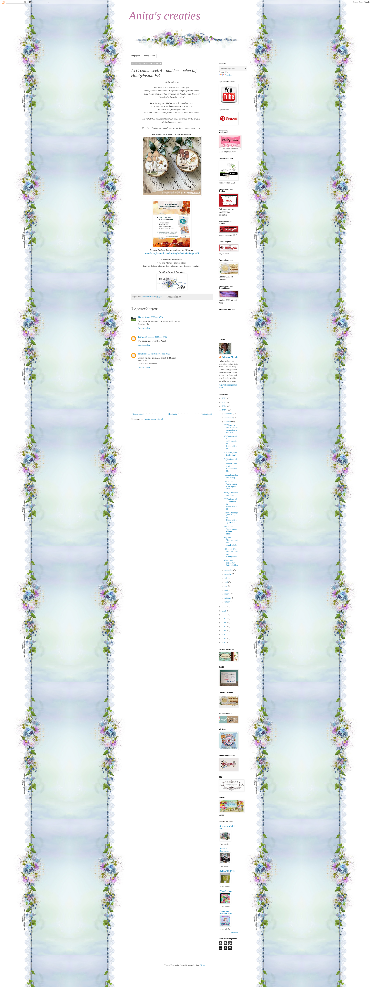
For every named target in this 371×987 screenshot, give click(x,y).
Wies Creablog (226, 891)
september (228, 570)
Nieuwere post (137, 413)
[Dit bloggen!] (171, 296)
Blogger (203, 965)
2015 (224, 634)
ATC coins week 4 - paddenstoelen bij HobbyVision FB (231, 442)
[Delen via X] (174, 296)
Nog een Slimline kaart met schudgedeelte (231, 541)
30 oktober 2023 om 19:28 (159, 353)
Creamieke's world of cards (226, 912)
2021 (224, 610)
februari (228, 597)
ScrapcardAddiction (227, 827)
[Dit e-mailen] (168, 296)
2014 (224, 638)
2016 (224, 630)
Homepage (172, 413)
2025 (224, 402)
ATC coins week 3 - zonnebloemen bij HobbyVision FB (230, 464)
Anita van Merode (230, 357)
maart (227, 593)
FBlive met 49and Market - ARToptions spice (230, 485)
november (228, 417)
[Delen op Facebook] (177, 296)
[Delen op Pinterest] (179, 296)
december (228, 413)
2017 (224, 626)
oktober (227, 421)
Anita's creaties (164, 15)
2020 (224, 614)
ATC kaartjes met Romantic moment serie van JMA (231, 429)
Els (139, 317)
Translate (228, 75)
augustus (228, 574)
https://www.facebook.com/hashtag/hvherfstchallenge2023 (172, 253)
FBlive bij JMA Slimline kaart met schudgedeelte (231, 553)
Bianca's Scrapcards (224, 849)
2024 (224, 406)
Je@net (141, 336)
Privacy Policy (149, 56)
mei (226, 586)
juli (226, 578)
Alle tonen (234, 932)
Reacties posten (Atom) (153, 418)
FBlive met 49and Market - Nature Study (230, 530)
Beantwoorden (144, 328)
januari (227, 601)
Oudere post (207, 413)
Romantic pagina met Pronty (231, 476)
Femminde (142, 353)
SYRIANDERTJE (227, 870)
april (226, 589)
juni (226, 582)
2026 (224, 398)
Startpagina (135, 56)
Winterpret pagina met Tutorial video (231, 563)
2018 (224, 622)
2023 (224, 410)
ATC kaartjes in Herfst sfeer (230, 453)
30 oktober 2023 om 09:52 (156, 336)
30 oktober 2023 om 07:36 (152, 317)
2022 (224, 606)
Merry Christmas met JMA (231, 493)
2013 (224, 642)
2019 (224, 618)
